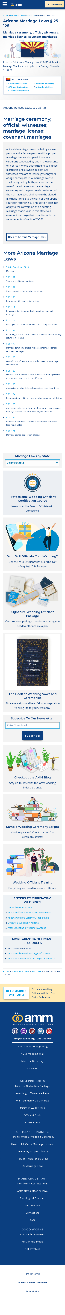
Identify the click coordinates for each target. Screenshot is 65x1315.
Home (6, 15)
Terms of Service (32, 1273)
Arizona (30, 15)
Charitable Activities (32, 1234)
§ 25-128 (10, 357)
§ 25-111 (10, 307)
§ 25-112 (10, 320)
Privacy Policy (32, 1291)
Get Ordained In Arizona (20, 907)
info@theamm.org (24, 1038)
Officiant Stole (32, 1115)
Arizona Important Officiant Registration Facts (31, 958)
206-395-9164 (45, 1038)
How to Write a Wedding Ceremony (32, 1136)
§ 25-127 (10, 417)
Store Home (32, 1122)
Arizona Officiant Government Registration (29, 912)
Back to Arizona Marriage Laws (27, 237)
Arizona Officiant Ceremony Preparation (28, 917)
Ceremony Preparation (18, 90)
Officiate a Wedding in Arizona (23, 922)
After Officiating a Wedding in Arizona (27, 927)
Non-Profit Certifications (32, 1183)
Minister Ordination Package (32, 1086)
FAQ (32, 1220)
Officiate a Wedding (45, 83)
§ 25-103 (10, 297)
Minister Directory (32, 1061)
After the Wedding (44, 87)
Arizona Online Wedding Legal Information (29, 953)
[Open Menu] (6, 4)
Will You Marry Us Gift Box (32, 1100)
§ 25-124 (10, 394)
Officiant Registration (18, 87)
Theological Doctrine (32, 1198)
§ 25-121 (10, 430)
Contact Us (32, 1212)
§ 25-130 (10, 384)
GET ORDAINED (54, 4)
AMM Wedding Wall (32, 1053)
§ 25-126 (10, 404)
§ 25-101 (10, 277)
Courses (32, 1068)
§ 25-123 (10, 330)
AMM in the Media (33, 1241)
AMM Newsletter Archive (32, 1190)
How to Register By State (33, 1158)
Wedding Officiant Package (32, 1093)
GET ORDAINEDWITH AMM (16, 993)
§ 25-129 (10, 370)
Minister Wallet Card (32, 1107)
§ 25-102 (10, 287)
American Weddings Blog (32, 1046)
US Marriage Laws (32, 1165)
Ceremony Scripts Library (32, 1151)
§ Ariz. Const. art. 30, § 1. (18, 267)
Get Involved (33, 1248)
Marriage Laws (17, 15)
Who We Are (32, 1205)
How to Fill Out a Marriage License (32, 1144)
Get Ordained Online (17, 83)
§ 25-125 (10, 343)
